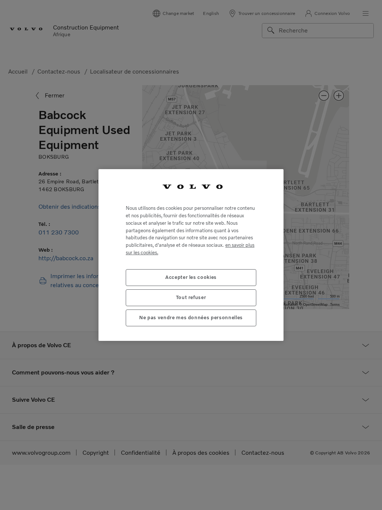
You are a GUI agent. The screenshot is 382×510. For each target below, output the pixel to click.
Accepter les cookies (191, 277)
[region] (191, 255)
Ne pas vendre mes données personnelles (191, 317)
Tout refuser (191, 297)
